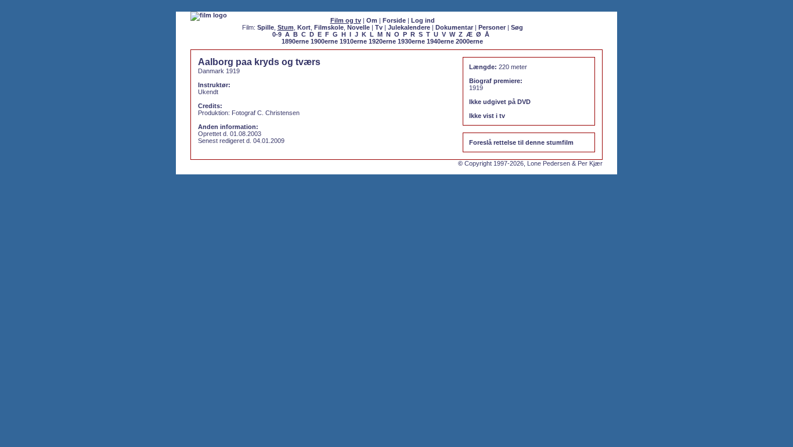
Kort (304, 27)
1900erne (324, 41)
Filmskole (329, 27)
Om (371, 20)
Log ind (423, 20)
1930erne (411, 41)
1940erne (440, 41)
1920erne (382, 41)
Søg (517, 27)
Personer (492, 27)
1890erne (295, 41)
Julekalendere (409, 27)
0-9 (277, 34)
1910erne (353, 41)
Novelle (358, 27)
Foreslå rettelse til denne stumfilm (521, 142)
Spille (265, 27)
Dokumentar (454, 27)
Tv (379, 27)
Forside (394, 20)
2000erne (469, 41)
